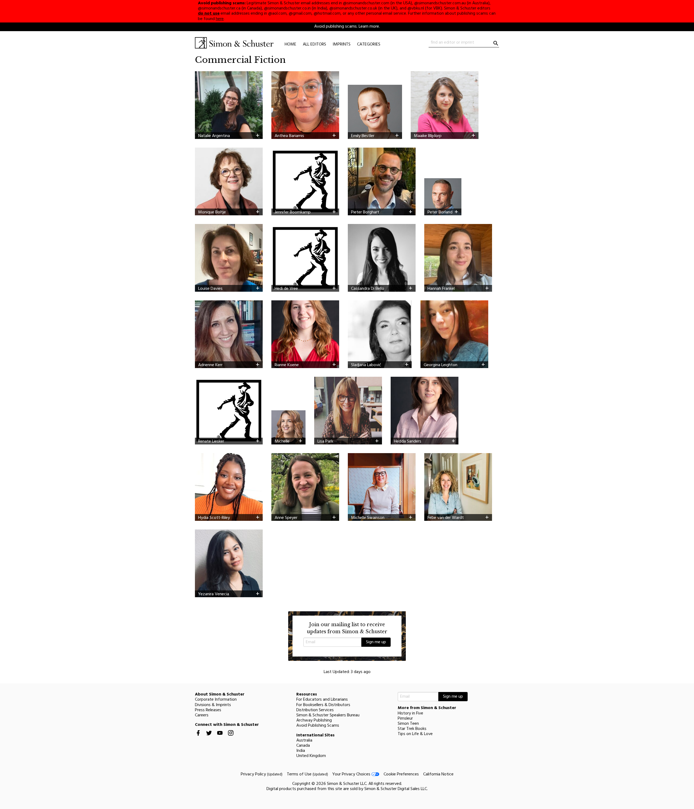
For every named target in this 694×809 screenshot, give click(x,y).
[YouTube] (220, 737)
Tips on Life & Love (415, 733)
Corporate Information (216, 699)
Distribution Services (315, 710)
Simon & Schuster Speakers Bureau (327, 715)
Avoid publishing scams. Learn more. (347, 26)
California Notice (438, 774)
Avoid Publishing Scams (317, 725)
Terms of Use (307, 774)
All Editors (314, 44)
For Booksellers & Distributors (323, 705)
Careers (201, 715)
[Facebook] (198, 737)
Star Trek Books (412, 728)
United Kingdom (311, 755)
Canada (303, 745)
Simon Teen (408, 723)
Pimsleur (405, 718)
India (300, 750)
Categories (368, 44)
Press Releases (208, 710)
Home (290, 44)
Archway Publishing (314, 720)
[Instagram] (230, 737)
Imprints (342, 44)
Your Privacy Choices (351, 774)
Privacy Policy (261, 774)
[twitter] (209, 737)
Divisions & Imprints (213, 705)
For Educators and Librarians (322, 699)
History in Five (410, 713)
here (220, 18)
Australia (304, 740)
